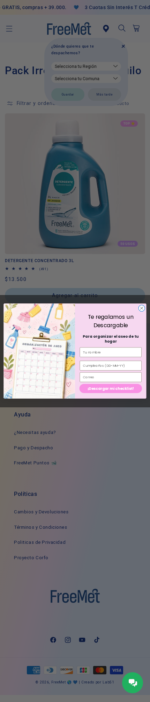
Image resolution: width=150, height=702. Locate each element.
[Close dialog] (141, 308)
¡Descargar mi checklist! (111, 388)
